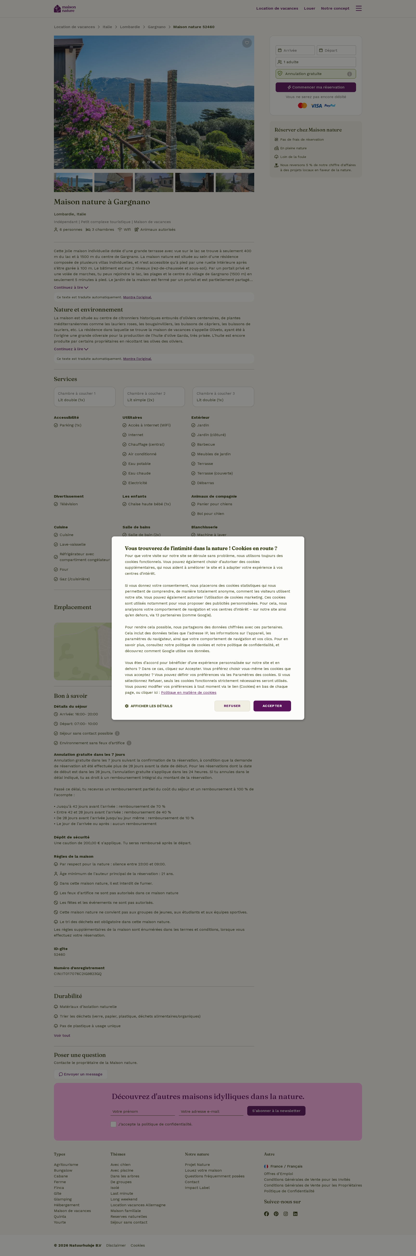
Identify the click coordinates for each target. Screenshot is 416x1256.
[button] (148, 706)
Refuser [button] (232, 706)
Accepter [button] (272, 706)
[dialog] (208, 628)
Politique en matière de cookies (188, 693)
